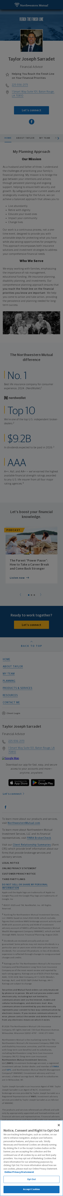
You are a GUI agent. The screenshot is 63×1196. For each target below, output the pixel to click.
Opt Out (31, 1179)
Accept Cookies (31, 1189)
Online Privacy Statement (19, 1172)
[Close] (59, 1125)
